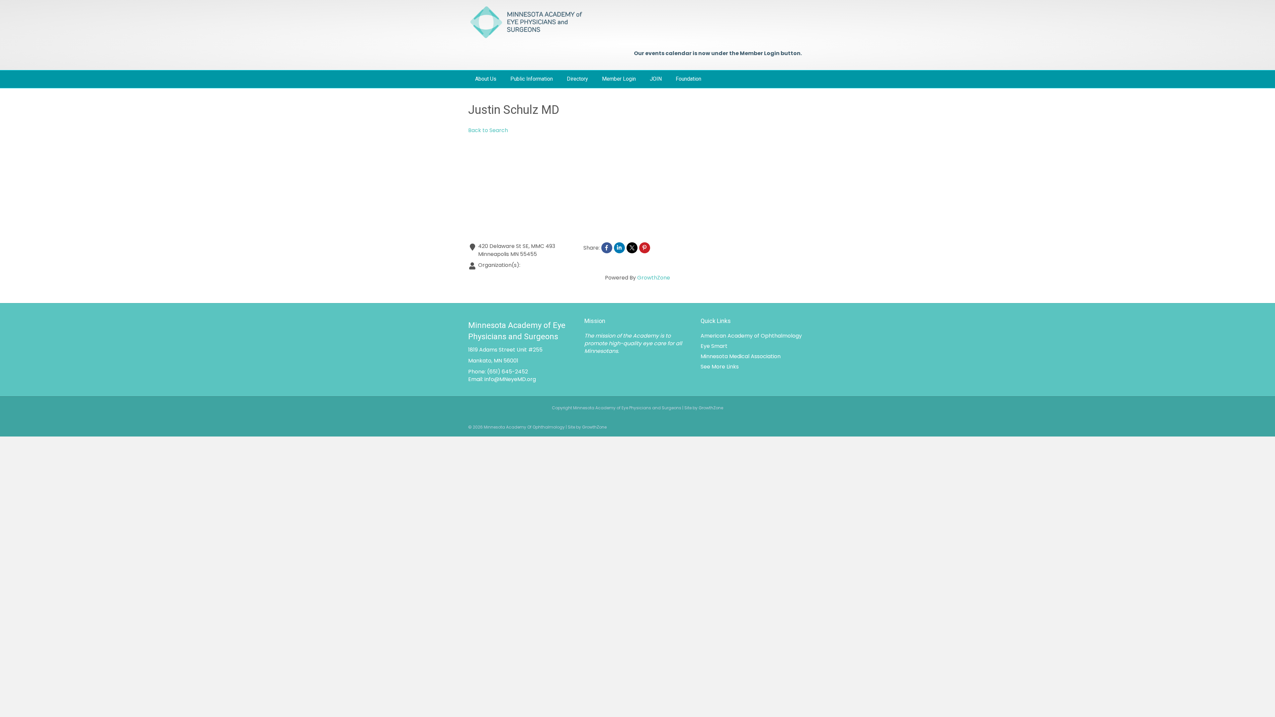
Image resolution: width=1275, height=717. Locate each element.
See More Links (720, 366)
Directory (577, 79)
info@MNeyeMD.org (510, 379)
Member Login (619, 79)
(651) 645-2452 (507, 371)
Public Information (531, 79)
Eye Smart (714, 346)
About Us (485, 79)
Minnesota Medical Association (741, 356)
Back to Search (488, 130)
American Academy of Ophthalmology (751, 336)
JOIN (656, 79)
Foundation (688, 79)
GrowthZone (653, 277)
